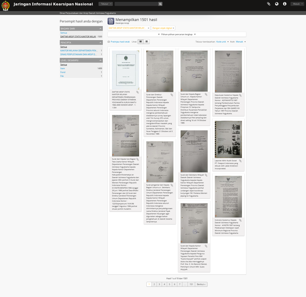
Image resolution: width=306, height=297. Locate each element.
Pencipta (66, 42)
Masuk (296, 3)
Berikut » (201, 284)
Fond (62, 72)
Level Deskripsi (69, 60)
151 (191, 284)
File (62, 76)
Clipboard (269, 4)
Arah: (232, 41)
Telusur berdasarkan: (205, 41)
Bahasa (277, 4)
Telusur (104, 3)
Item (62, 68)
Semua (63, 32)
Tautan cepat (285, 4)
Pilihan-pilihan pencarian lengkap (177, 34)
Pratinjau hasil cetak (120, 41)
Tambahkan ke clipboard (137, 92)
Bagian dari (68, 28)
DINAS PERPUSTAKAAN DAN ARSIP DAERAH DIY (82, 54)
